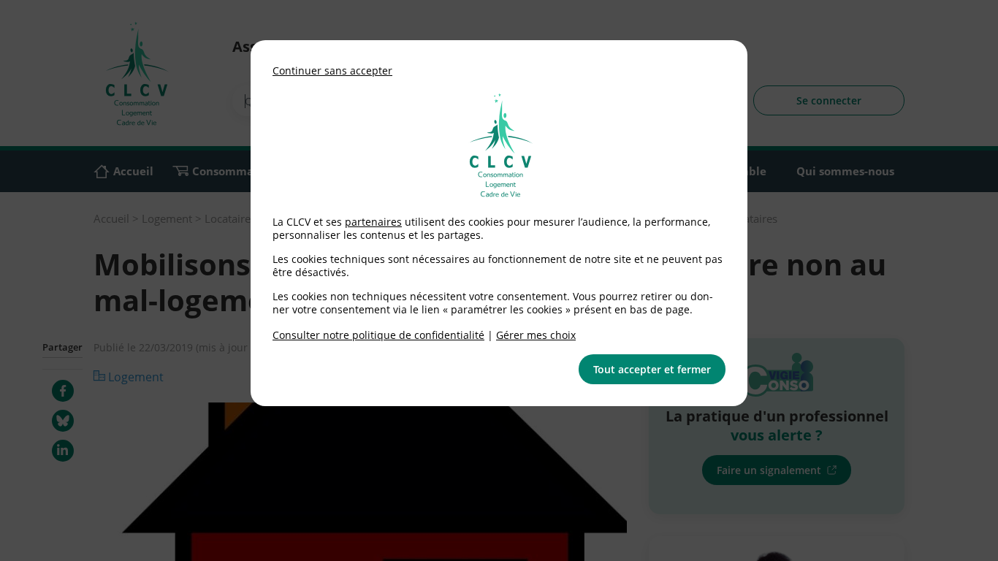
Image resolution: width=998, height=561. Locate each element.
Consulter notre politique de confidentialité (378, 335)
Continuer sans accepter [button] (332, 70)
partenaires (373, 222)
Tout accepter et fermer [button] (652, 369)
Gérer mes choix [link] (536, 335)
